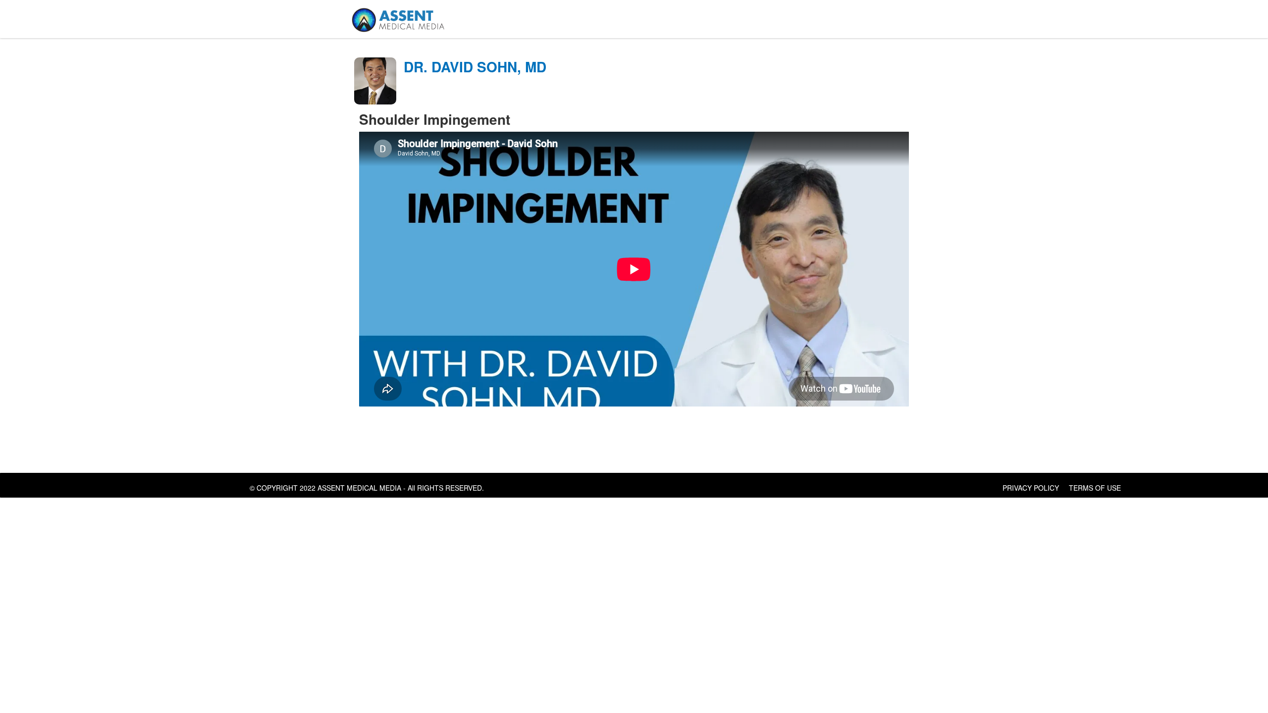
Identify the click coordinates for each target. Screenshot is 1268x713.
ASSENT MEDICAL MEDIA (359, 488)
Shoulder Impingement (434, 119)
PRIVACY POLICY (1031, 488)
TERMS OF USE (1095, 488)
